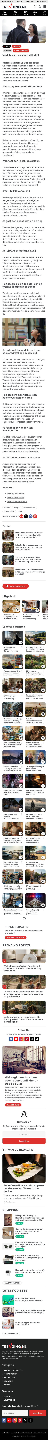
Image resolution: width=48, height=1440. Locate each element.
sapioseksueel (30, 508)
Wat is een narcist (15, 497)
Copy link (21, 516)
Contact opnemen (15, 938)
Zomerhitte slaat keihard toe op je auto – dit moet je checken (11, 864)
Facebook (30, 516)
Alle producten (12, 1283)
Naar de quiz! (13, 1105)
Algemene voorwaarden (22, 1433)
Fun (44, 14)
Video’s (7, 1384)
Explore (30, 1)
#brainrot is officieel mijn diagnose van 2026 (13, 792)
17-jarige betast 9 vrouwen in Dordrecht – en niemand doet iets (33, 888)
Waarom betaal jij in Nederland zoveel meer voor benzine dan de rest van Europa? (12, 673)
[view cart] (35, 6)
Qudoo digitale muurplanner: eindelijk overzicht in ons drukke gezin (29, 1231)
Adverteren (9, 1400)
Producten (9, 1377)
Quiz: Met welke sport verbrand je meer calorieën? (29, 1299)
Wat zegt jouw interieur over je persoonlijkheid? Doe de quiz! (30, 1311)
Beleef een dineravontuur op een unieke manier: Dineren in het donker (24, 1188)
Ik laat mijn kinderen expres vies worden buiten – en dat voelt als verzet (28, 547)
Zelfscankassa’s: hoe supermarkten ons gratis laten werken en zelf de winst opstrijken (13, 912)
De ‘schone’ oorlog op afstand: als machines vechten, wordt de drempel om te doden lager (35, 816)
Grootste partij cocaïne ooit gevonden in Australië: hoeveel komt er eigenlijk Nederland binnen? (34, 912)
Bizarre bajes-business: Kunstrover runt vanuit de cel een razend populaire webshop (11, 649)
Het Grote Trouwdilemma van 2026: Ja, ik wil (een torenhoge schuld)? (30, 572)
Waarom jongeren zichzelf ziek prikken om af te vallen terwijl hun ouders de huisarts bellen (13, 840)
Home (7, 46)
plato (8, 508)
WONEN (4, 14)
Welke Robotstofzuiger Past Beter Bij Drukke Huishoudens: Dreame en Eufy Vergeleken (23, 968)
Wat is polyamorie (15, 493)
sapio (17, 508)
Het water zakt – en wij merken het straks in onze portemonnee (35, 649)
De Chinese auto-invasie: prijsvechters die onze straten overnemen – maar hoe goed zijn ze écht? (11, 816)
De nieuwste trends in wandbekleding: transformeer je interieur (30, 617)
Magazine (42, 1)
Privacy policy (40, 1433)
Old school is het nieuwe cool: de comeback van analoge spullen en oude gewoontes (34, 840)
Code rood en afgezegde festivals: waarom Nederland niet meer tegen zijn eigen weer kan (35, 864)
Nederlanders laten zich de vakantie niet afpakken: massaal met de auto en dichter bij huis (23, 1019)
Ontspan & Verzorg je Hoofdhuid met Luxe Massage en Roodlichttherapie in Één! (29, 1218)
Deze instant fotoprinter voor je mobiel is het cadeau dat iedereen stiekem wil (11, 617)
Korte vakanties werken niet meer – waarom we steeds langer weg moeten (34, 745)
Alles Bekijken (11, 1333)
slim (21, 511)
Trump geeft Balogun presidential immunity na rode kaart (35, 768)
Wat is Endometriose (17, 501)
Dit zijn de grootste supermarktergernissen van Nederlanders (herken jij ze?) (13, 888)
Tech (26, 14)
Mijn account (10, 1374)
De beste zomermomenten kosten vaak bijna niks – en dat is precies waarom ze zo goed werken (23, 994)
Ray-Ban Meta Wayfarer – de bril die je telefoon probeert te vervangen (30, 1244)
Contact (8, 1396)
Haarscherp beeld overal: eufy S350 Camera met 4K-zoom (30, 1271)
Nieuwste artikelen (13, 1370)
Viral (20, 1)
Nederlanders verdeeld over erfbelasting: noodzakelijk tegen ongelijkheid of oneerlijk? (29, 535)
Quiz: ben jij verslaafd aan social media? (27, 1323)
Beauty (15, 14)
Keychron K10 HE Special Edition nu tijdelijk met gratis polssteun (29, 1257)
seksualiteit (10, 511)
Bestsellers (8, 1)
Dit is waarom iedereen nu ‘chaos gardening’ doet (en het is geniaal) (34, 673)
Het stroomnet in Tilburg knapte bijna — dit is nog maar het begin (12, 768)
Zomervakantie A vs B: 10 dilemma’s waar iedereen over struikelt (12, 745)
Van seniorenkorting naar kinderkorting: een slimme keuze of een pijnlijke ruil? (28, 559)
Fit (35, 14)
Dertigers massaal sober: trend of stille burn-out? (35, 792)
